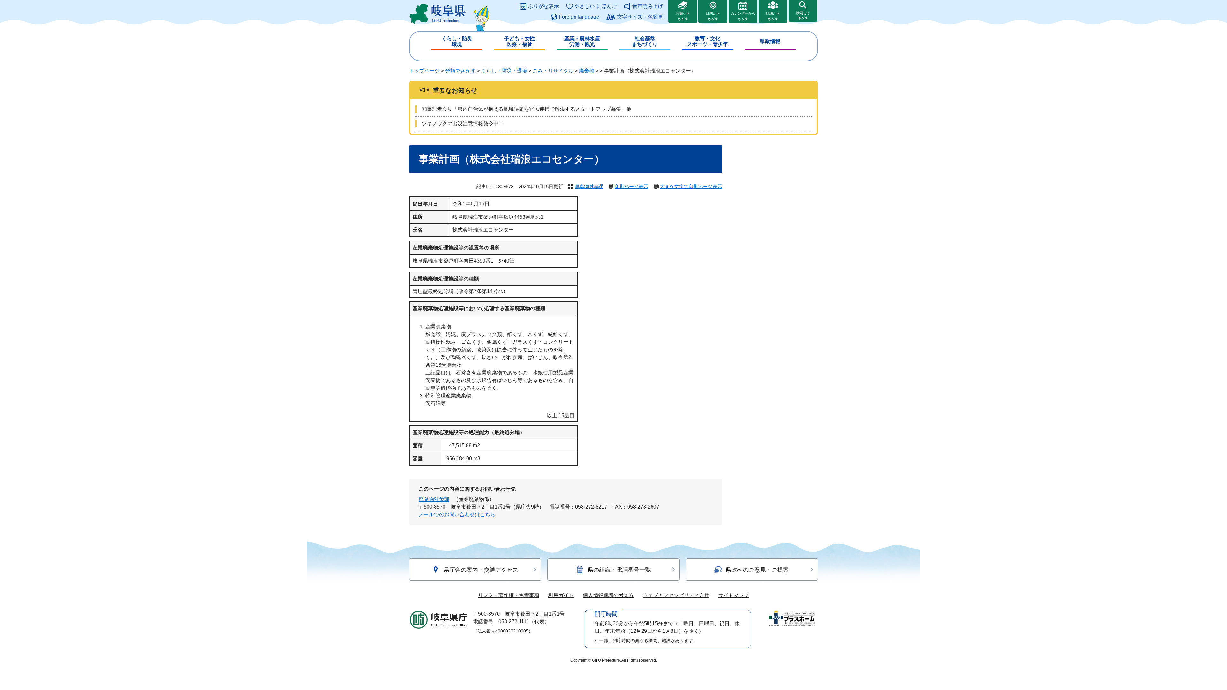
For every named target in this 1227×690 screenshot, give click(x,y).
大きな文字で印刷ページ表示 (691, 186)
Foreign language (579, 16)
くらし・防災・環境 (504, 70)
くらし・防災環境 (457, 41)
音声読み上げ (647, 6)
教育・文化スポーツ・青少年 (707, 41)
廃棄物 (586, 70)
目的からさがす (713, 16)
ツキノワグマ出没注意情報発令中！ (463, 123)
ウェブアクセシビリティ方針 (676, 595)
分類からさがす (683, 16)
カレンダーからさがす (743, 16)
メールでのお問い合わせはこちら (457, 514)
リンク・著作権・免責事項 (508, 595)
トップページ (424, 70)
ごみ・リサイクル (553, 70)
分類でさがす (460, 70)
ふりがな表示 (543, 6)
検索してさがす (803, 15)
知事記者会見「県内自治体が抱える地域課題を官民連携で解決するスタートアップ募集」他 (526, 109)
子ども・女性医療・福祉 (519, 41)
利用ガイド (561, 595)
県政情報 (770, 41)
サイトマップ (733, 595)
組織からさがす (773, 16)
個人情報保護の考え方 (608, 595)
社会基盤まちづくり (645, 41)
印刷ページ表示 (631, 186)
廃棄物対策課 (589, 186)
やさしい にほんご (596, 6)
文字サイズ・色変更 (640, 16)
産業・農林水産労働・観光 (582, 41)
